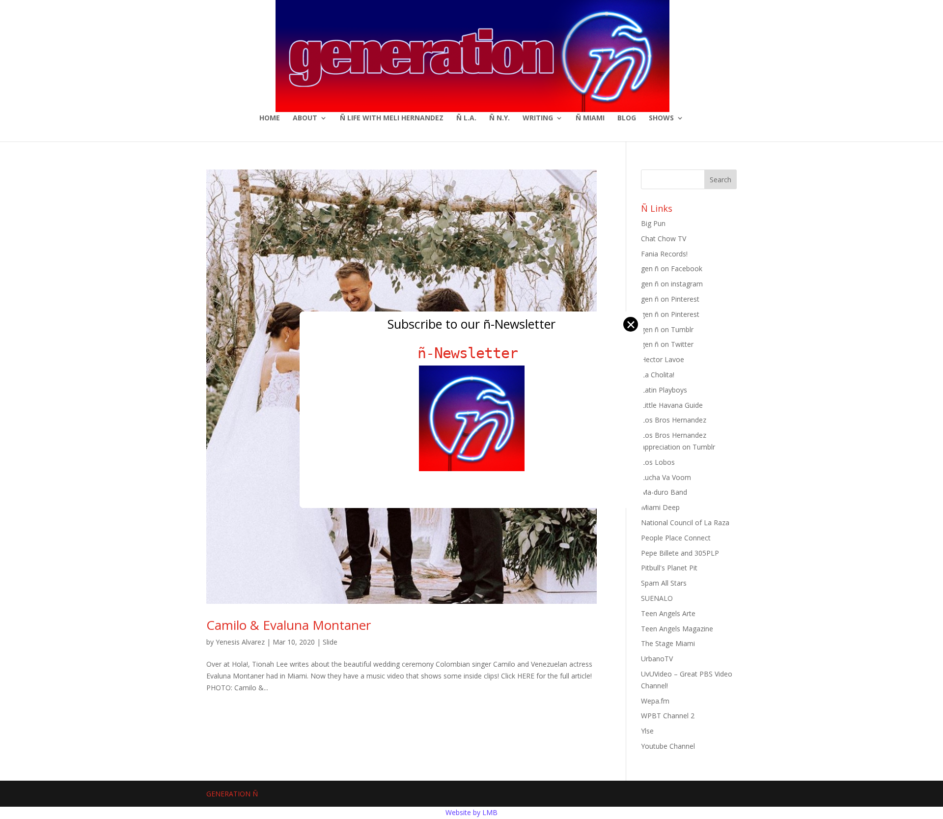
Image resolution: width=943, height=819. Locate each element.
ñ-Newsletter (471, 353)
